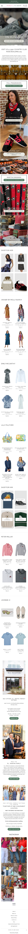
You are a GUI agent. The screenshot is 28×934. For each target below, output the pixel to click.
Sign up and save (13, 929)
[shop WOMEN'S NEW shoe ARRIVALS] (14, 141)
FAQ (14, 921)
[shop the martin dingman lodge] (14, 171)
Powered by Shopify (14, 932)
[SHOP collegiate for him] (14, 230)
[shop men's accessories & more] (14, 199)
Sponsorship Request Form (14, 924)
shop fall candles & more (14, 85)
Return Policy (14, 917)
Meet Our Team (14, 915)
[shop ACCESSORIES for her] (14, 107)
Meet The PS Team (14, 829)
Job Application (14, 926)
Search (14, 911)
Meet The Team (14, 778)
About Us (14, 913)
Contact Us (14, 718)
